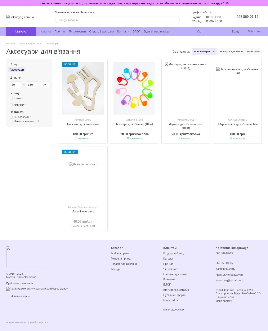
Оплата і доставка (101, 31)
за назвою (253, 51)
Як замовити (77, 31)
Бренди (115, 269)
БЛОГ (136, 31)
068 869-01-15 (247, 16)
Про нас (60, 31)
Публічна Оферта (174, 295)
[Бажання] (220, 31)
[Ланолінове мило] (83, 176)
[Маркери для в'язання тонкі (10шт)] (186, 88)
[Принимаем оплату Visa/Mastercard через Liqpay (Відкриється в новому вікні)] (37, 288)
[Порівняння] (211, 31)
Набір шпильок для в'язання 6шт (237, 124)
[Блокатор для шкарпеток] (83, 88)
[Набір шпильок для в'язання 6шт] (237, 88)
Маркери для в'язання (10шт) (134, 124)
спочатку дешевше (231, 51)
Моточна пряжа (120, 258)
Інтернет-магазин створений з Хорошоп (27, 322)
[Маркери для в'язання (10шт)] (134, 88)
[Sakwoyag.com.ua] (27, 256)
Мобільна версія (20, 296)
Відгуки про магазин (157, 31)
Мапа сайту (170, 300)
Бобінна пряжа (120, 253)
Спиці (13, 64)
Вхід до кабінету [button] (173, 253)
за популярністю (204, 51)
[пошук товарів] (176, 20)
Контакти (123, 31)
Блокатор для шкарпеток (83, 124)
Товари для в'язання (124, 263)
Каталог (45, 31)
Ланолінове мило (83, 211)
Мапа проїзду (224, 301)
